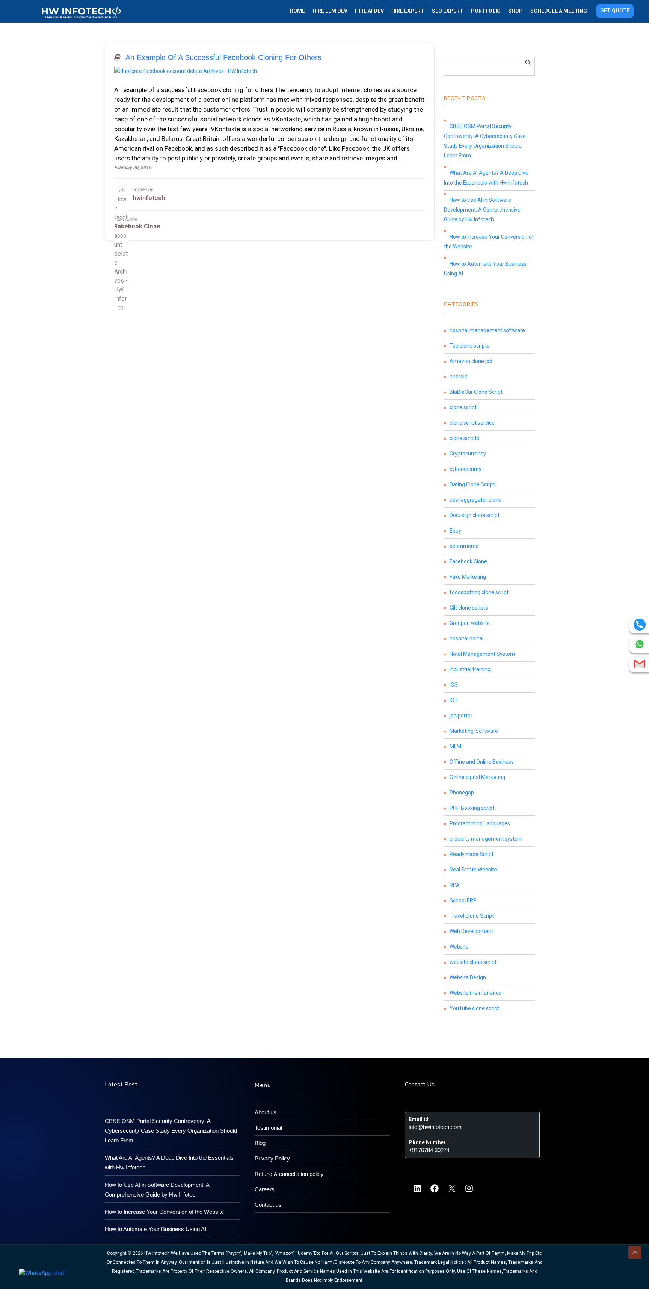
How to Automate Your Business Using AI (485, 269)
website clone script (473, 962)
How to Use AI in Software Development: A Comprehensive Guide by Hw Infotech (482, 209)
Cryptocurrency (468, 454)
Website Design (468, 977)
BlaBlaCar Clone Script (476, 392)
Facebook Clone (137, 226)
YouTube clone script (474, 1008)
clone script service (472, 423)
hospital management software (487, 330)
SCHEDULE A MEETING (558, 11)
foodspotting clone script (479, 592)
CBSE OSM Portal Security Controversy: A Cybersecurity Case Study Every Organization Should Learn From (485, 141)
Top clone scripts (469, 346)
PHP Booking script (472, 808)
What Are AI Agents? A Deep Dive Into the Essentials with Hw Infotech (486, 178)
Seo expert (447, 11)
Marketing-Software (474, 731)
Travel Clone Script (472, 916)
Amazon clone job (471, 361)
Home (297, 11)
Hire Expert (407, 11)
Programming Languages (480, 823)
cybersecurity (465, 469)
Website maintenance (475, 993)
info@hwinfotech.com (435, 1127)
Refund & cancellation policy (289, 1174)
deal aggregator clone (475, 500)
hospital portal (466, 638)
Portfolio (486, 11)
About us (265, 1112)
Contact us (268, 1204)
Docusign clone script (475, 515)
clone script (463, 407)
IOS (454, 685)
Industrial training (470, 669)
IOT (454, 700)
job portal (461, 716)
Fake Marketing (468, 577)
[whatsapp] (640, 644)
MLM (455, 746)
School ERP (463, 900)
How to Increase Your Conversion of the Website (489, 242)
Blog (260, 1143)
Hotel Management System (482, 654)
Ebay (455, 531)
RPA (455, 885)
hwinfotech (149, 197)
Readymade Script (472, 854)
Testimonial (268, 1127)
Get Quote (615, 11)
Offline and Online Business (482, 762)
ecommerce (464, 546)
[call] (640, 625)
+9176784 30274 (429, 1150)
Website (459, 947)
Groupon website (470, 623)
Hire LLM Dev (329, 11)
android (459, 377)
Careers (265, 1189)
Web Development (471, 931)
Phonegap (462, 793)
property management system (486, 839)
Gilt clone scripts (469, 608)
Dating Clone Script (472, 484)
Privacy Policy (272, 1158)
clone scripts (464, 438)
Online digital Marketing (477, 777)
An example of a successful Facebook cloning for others (223, 57)
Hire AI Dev (369, 11)
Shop (515, 11)
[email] (640, 664)
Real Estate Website (473, 870)
